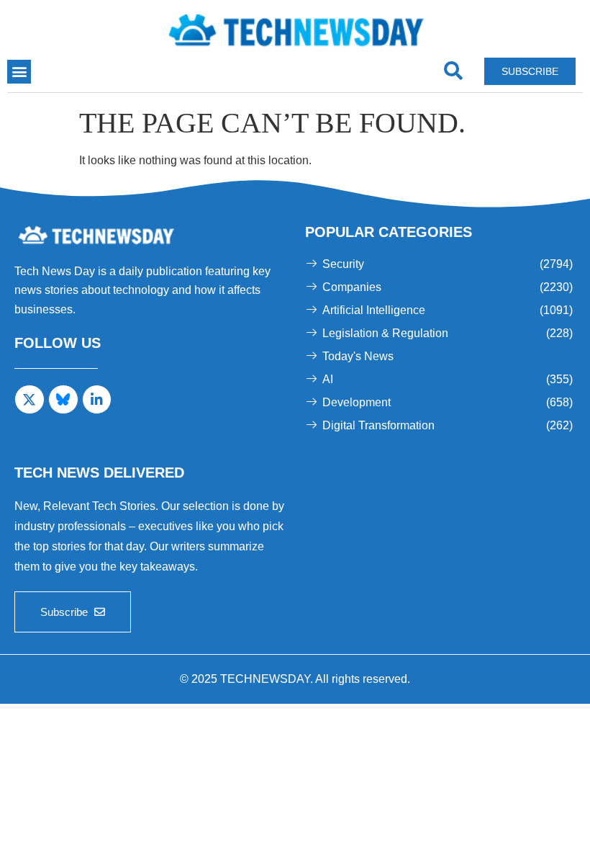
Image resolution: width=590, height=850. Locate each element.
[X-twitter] (29, 400)
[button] (19, 72)
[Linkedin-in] (97, 400)
